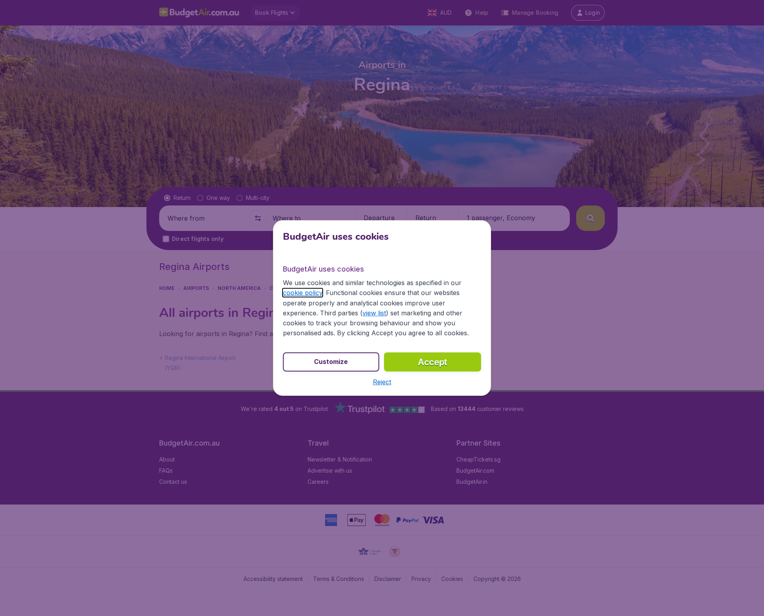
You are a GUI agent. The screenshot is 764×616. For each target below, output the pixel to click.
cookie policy (302, 293)
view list (374, 313)
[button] (382, 382)
